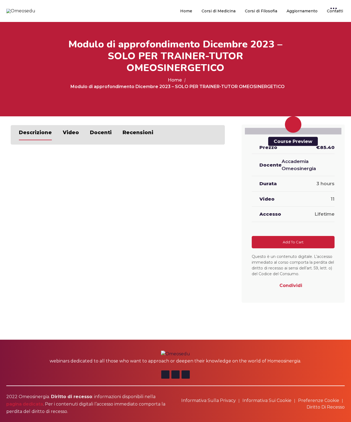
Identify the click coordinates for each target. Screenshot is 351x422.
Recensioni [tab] (138, 133)
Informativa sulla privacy (208, 400)
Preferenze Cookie (318, 400)
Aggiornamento (302, 11)
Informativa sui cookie (266, 400)
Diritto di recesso (326, 407)
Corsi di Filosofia (261, 11)
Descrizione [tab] (35, 133)
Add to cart (293, 242)
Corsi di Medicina (219, 11)
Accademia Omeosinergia (299, 165)
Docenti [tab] (101, 133)
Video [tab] (71, 133)
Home (186, 11)
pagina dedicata (24, 404)
